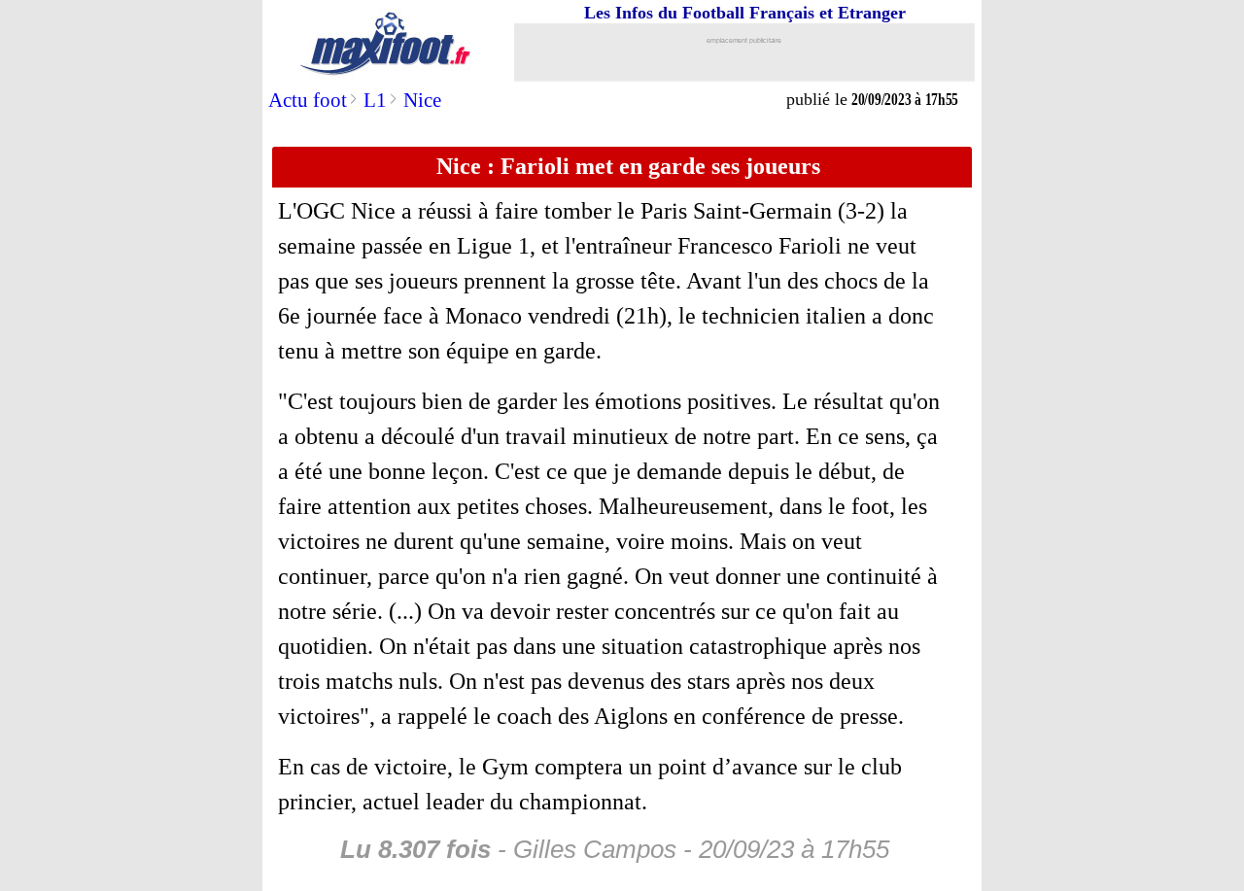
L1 (375, 100)
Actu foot (307, 100)
